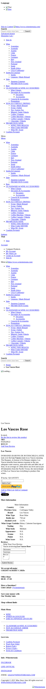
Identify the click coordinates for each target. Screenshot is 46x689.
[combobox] (12, 31)
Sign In (9, 40)
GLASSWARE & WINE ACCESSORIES (21, 626)
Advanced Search (8, 34)
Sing (7, 241)
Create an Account (13, 256)
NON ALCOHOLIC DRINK (17, 628)
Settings (4, 234)
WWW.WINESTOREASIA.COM (13, 682)
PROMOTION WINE (14, 630)
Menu (3, 138)
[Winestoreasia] (38, 687)
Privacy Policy (11, 648)
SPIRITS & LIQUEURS (15, 616)
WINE (8, 614)
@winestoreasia (18, 588)
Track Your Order (13, 644)
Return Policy (11, 646)
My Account (11, 251)
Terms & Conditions (14, 651)
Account (4, 245)
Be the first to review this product (14, 437)
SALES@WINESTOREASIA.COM (21, 675)
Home (8, 365)
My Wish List (11, 253)
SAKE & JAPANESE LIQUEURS (19, 619)
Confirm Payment (13, 642)
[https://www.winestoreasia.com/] (27, 27)
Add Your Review (8, 446)
